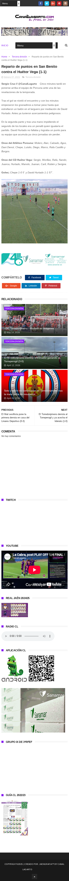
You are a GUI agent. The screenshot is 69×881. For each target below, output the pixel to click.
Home (4, 56)
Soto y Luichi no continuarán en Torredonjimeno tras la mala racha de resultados (33, 392)
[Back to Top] (34, 876)
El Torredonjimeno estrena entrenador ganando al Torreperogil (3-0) (32, 359)
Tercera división (19, 56)
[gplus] (53, 3)
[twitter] (47, 3)
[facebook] (40, 3)
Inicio (4, 45)
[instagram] (65, 3)
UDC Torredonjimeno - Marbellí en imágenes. (29, 328)
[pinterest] (59, 3)
